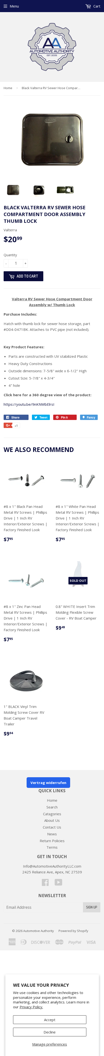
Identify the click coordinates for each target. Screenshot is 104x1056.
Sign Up (91, 907)
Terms (52, 847)
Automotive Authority (38, 931)
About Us (52, 820)
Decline (50, 1032)
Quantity (10, 255)
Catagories (52, 813)
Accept (49, 1019)
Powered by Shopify (73, 931)
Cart (96, 6)
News (52, 833)
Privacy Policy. (31, 1006)
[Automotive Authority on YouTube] (58, 883)
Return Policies (52, 840)
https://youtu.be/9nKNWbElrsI (29, 404)
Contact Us (52, 827)
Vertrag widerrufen (48, 782)
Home (8, 88)
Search (52, 807)
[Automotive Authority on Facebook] (45, 883)
